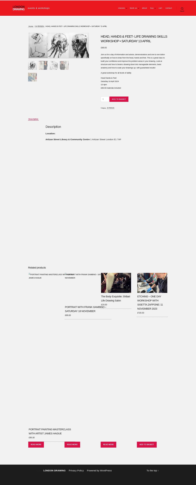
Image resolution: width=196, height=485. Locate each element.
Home (30, 26)
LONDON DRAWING (54, 470)
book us (133, 8)
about (144, 8)
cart (160, 8)
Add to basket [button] (146, 445)
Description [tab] (33, 119)
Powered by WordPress (99, 470)
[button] (85, 36)
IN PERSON (39, 26)
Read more (36, 445)
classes (121, 8)
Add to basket (119, 99)
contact (168, 8)
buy (152, 8)
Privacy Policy (76, 470)
